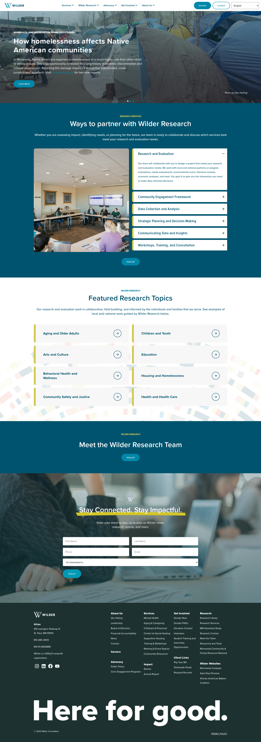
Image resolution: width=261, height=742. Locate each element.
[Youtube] (57, 666)
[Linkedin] (44, 666)
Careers (116, 652)
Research (206, 613)
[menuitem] (67, 5)
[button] (127, 101)
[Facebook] (50, 666)
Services (149, 613)
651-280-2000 (41, 639)
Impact (148, 664)
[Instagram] (37, 666)
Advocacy (117, 662)
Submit (72, 573)
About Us (117, 613)
